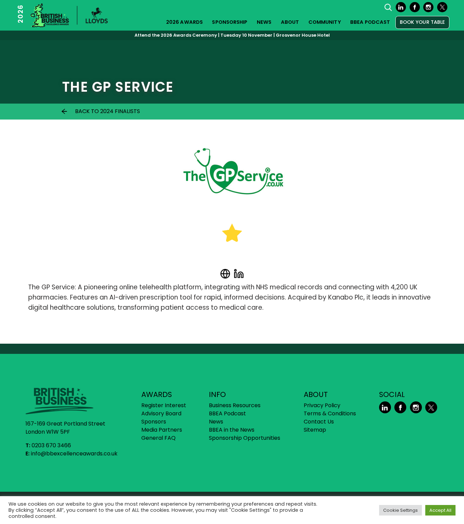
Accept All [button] (440, 510)
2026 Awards (184, 22)
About (290, 22)
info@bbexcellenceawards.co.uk (74, 453)
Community (324, 22)
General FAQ (158, 438)
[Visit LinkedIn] (239, 274)
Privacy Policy (322, 405)
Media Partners (161, 430)
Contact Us (319, 422)
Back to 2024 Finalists (107, 111)
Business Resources (235, 405)
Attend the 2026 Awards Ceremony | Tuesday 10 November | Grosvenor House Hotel (232, 35)
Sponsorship (229, 22)
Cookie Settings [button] (400, 510)
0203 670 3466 (51, 445)
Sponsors (153, 422)
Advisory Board (161, 413)
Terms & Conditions (330, 413)
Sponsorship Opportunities (244, 438)
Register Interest (163, 405)
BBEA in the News (231, 430)
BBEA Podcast (370, 22)
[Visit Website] (225, 274)
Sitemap (315, 430)
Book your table (422, 22)
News (264, 22)
